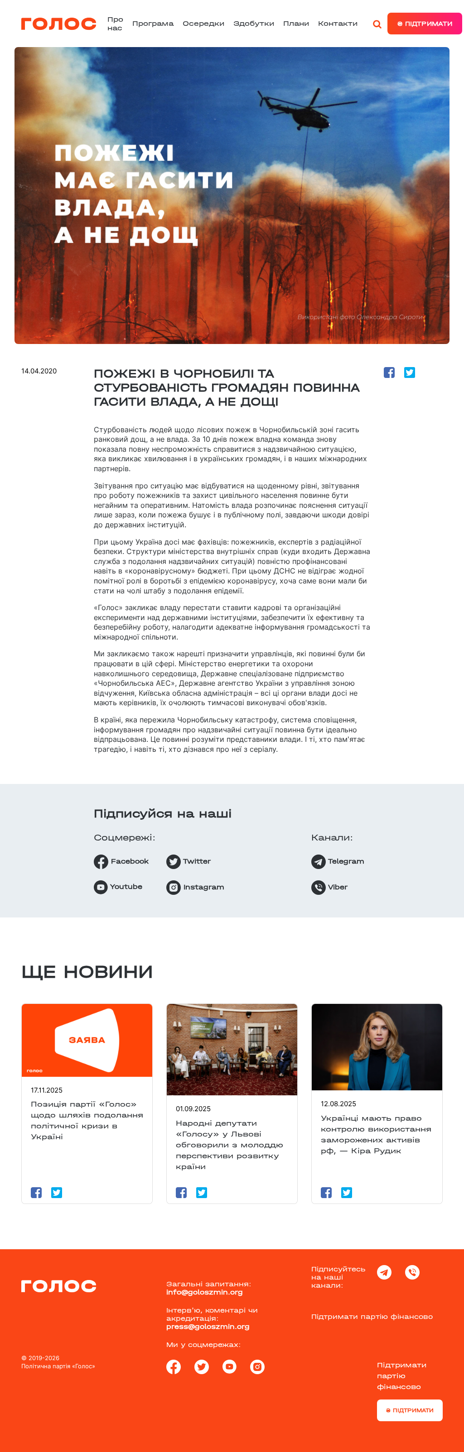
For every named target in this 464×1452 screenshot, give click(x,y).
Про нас (115, 23)
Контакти (338, 23)
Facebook (128, 861)
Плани (296, 23)
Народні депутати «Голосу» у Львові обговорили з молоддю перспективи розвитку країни (229, 1145)
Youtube (125, 887)
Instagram (202, 887)
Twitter (196, 861)
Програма (153, 23)
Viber (337, 887)
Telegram (345, 861)
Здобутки (253, 23)
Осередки (203, 23)
